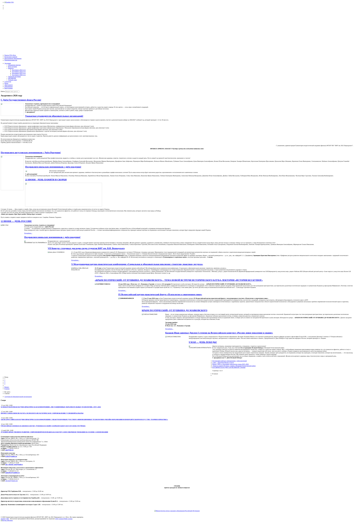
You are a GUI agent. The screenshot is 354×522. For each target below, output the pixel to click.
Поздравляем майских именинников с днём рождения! (229, 361)
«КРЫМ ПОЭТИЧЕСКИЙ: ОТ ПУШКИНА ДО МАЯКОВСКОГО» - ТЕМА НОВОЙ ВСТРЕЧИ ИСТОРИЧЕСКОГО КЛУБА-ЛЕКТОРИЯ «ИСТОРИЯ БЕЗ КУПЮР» (179, 280)
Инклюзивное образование (12, 58)
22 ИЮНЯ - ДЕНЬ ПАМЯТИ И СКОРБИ (46, 179)
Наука (6, 83)
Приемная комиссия (10, 60)
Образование (8, 86)
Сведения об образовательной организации (18, 396)
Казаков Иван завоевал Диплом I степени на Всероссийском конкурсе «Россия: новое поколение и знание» (219, 333)
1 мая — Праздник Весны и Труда (223, 362)
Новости (11, 68)
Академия (7, 63)
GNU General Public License (63, 519)
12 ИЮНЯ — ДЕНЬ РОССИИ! (16, 221)
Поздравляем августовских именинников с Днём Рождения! (31, 152)
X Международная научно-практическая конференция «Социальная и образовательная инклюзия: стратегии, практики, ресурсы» (137, 264)
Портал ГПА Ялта (10, 55)
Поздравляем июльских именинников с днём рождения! (53, 167)
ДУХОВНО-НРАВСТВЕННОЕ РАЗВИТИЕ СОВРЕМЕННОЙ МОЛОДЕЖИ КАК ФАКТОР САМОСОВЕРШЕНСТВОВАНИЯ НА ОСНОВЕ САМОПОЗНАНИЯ (54, 432)
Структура (7, 81)
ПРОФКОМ (12, 78)
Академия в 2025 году (19, 73)
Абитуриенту (8, 85)
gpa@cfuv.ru (9, 450)
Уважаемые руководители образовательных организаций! (54, 116)
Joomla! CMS (5, 519)
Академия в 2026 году (19, 75)
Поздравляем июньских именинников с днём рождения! (52, 237)
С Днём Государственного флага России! (21, 100)
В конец (6, 388)
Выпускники (8, 88)
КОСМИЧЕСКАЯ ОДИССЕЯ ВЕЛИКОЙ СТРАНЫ (228, 367)
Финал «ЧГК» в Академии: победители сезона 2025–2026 (230, 364)
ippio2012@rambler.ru (12, 472)
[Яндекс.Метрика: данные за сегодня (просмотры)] (7, 520)
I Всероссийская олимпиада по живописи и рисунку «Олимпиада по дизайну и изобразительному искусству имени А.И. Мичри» (43, 426)
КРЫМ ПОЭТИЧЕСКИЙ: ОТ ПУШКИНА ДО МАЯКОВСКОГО (174, 310)
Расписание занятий (10, 57)
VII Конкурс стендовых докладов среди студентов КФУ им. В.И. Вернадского (86, 248)
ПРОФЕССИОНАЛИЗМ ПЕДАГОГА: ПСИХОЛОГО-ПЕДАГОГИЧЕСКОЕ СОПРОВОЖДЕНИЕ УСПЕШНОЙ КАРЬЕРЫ (42, 413)
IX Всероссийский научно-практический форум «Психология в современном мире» (160, 294)
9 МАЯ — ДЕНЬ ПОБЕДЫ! (203, 342)
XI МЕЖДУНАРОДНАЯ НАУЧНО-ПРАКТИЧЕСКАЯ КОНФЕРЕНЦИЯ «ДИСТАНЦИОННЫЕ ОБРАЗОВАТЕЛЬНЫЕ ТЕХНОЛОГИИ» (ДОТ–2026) (51, 407)
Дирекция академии (14, 76)
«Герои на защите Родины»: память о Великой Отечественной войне (234, 366)
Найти (3, 91)
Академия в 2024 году (19, 71)
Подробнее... (28, 233)
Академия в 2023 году (19, 70)
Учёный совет (12, 80)
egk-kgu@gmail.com (11, 481)
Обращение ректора (14, 65)
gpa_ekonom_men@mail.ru (14, 464)
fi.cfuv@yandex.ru (11, 456)
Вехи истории (12, 66)
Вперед (6, 387)
